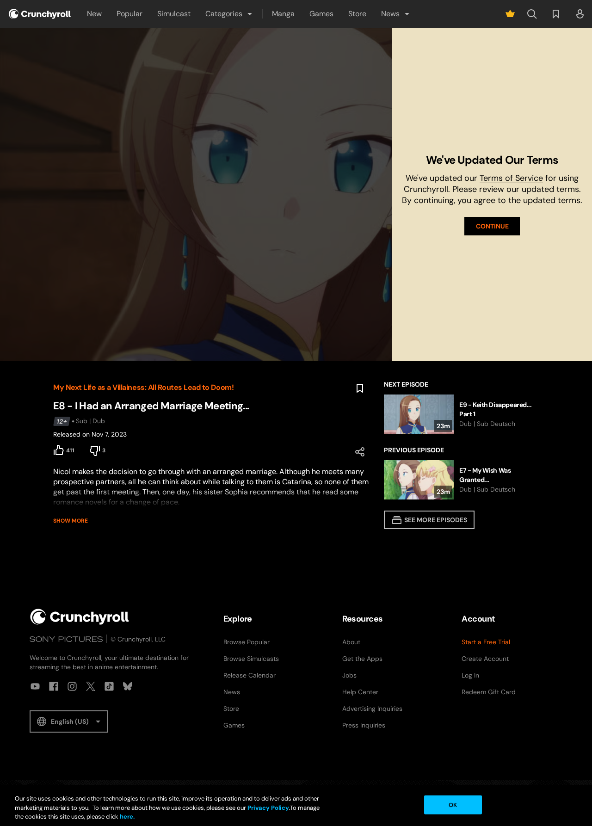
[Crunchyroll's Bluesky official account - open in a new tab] (127, 686)
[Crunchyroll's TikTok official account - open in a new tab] (109, 686)
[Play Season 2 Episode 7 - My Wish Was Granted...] (461, 479)
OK (453, 804)
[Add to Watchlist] (360, 388)
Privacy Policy (268, 808)
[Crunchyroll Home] (80, 616)
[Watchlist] (556, 14)
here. (126, 816)
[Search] (532, 14)
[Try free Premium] (510, 14)
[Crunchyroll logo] (40, 14)
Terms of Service (511, 178)
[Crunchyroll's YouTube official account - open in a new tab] (35, 686)
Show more (70, 520)
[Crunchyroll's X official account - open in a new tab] (90, 686)
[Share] (360, 452)
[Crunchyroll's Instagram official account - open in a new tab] (72, 686)
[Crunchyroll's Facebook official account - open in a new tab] (53, 686)
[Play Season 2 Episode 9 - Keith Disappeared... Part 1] (461, 414)
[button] (229, 14)
